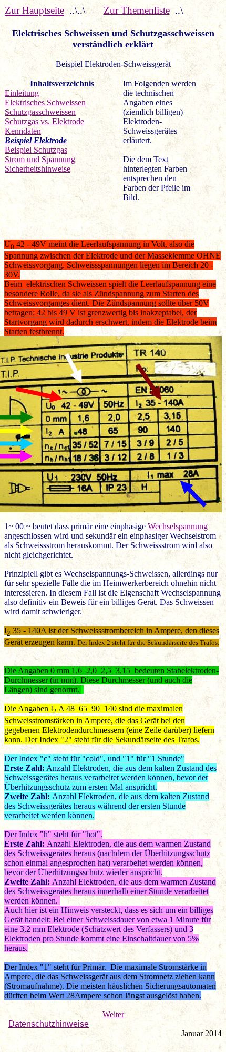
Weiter (113, 1014)
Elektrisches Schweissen (45, 102)
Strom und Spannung (40, 159)
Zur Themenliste (137, 10)
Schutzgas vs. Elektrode (44, 121)
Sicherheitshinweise (37, 168)
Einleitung (22, 92)
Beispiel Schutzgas (36, 149)
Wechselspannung (178, 526)
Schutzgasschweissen (40, 111)
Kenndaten (23, 130)
